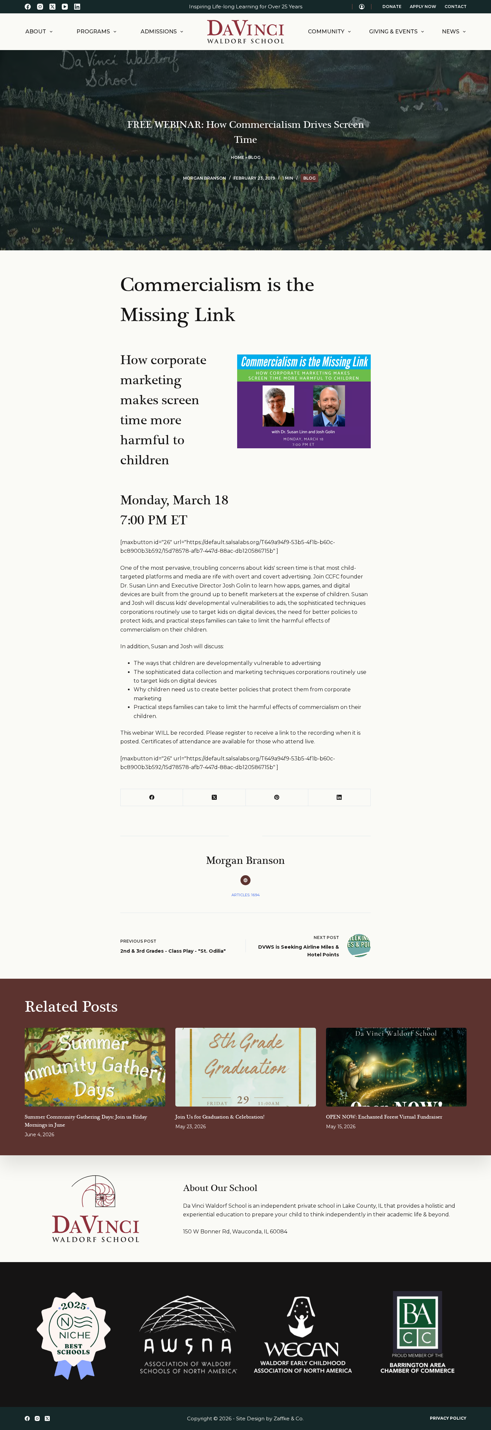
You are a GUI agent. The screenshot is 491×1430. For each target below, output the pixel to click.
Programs (93, 31)
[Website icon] (245, 880)
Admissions (159, 31)
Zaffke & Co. (289, 1418)
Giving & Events (393, 31)
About (35, 31)
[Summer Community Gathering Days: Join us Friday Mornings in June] (95, 1067)
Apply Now (423, 6)
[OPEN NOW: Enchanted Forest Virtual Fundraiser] (396, 1067)
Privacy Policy (448, 1418)
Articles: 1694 (245, 895)
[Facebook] (28, 7)
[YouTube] (65, 7)
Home (237, 157)
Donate (391, 6)
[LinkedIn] (77, 7)
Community (326, 31)
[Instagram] (40, 7)
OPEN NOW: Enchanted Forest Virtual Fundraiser (384, 1117)
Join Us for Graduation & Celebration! (219, 1117)
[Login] (361, 6)
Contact (456, 6)
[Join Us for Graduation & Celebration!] (245, 1067)
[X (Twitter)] (52, 7)
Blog (254, 157)
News (450, 31)
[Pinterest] (277, 797)
